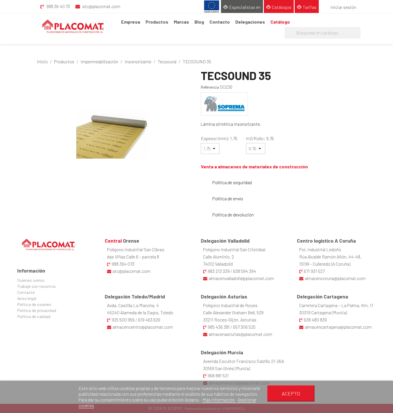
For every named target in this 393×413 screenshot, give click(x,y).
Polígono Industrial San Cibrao (135, 249)
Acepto (291, 393)
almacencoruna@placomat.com (335, 278)
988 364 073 (123, 264)
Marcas (181, 21)
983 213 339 (219, 271)
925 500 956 (123, 319)
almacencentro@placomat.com (142, 327)
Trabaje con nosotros (36, 286)
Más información (219, 399)
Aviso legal (26, 298)
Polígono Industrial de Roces (230, 305)
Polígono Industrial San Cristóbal (234, 249)
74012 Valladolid (218, 264)
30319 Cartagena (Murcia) (323, 312)
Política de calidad (33, 316)
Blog (199, 21)
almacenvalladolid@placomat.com (241, 278)
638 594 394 (244, 271)
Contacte (26, 292)
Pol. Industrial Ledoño (320, 249)
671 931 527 (314, 271)
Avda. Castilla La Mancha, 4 (133, 305)
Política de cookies (34, 304)
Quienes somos (31, 280)
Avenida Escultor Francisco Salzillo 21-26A (243, 361)
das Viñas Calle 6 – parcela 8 (133, 256)
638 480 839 (315, 319)
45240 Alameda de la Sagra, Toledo (140, 312)
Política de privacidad (36, 310)
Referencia (210, 87)
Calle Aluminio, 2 (218, 256)
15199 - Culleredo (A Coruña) (324, 264)
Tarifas (309, 7)
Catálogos (281, 7)
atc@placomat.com (131, 271)
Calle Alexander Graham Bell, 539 (233, 312)
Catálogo (280, 21)
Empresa (130, 21)
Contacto (219, 21)
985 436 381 (219, 327)
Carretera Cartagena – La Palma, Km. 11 (336, 305)
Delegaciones (250, 21)
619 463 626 (149, 319)
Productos (157, 21)
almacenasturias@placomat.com (240, 334)
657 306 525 (244, 327)
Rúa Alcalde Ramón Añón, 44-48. (330, 256)
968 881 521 (218, 375)
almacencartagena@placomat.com (338, 327)
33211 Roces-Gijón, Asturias (229, 319)
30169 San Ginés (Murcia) (226, 368)
